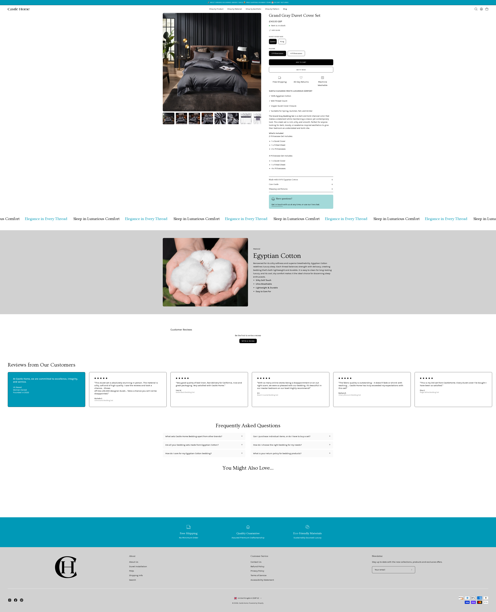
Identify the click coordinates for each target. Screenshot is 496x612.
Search (132, 580)
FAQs (131, 571)
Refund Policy (257, 566)
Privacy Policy (257, 571)
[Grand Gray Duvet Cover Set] (168, 118)
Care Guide (273, 184)
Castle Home (243, 603)
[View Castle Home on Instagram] (10, 600)
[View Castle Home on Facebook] (16, 600)
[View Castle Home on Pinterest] (22, 600)
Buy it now (301, 70)
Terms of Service (258, 575)
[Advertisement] (248, 498)
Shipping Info (136, 575)
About (132, 556)
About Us (133, 562)
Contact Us (256, 562)
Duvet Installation (138, 566)
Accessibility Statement (262, 580)
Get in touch (277, 204)
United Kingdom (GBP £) (248, 598)
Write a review (248, 341)
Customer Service (259, 556)
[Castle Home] (19, 9)
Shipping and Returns (278, 189)
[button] (253, 9)
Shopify (260, 603)
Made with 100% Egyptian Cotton (283, 180)
